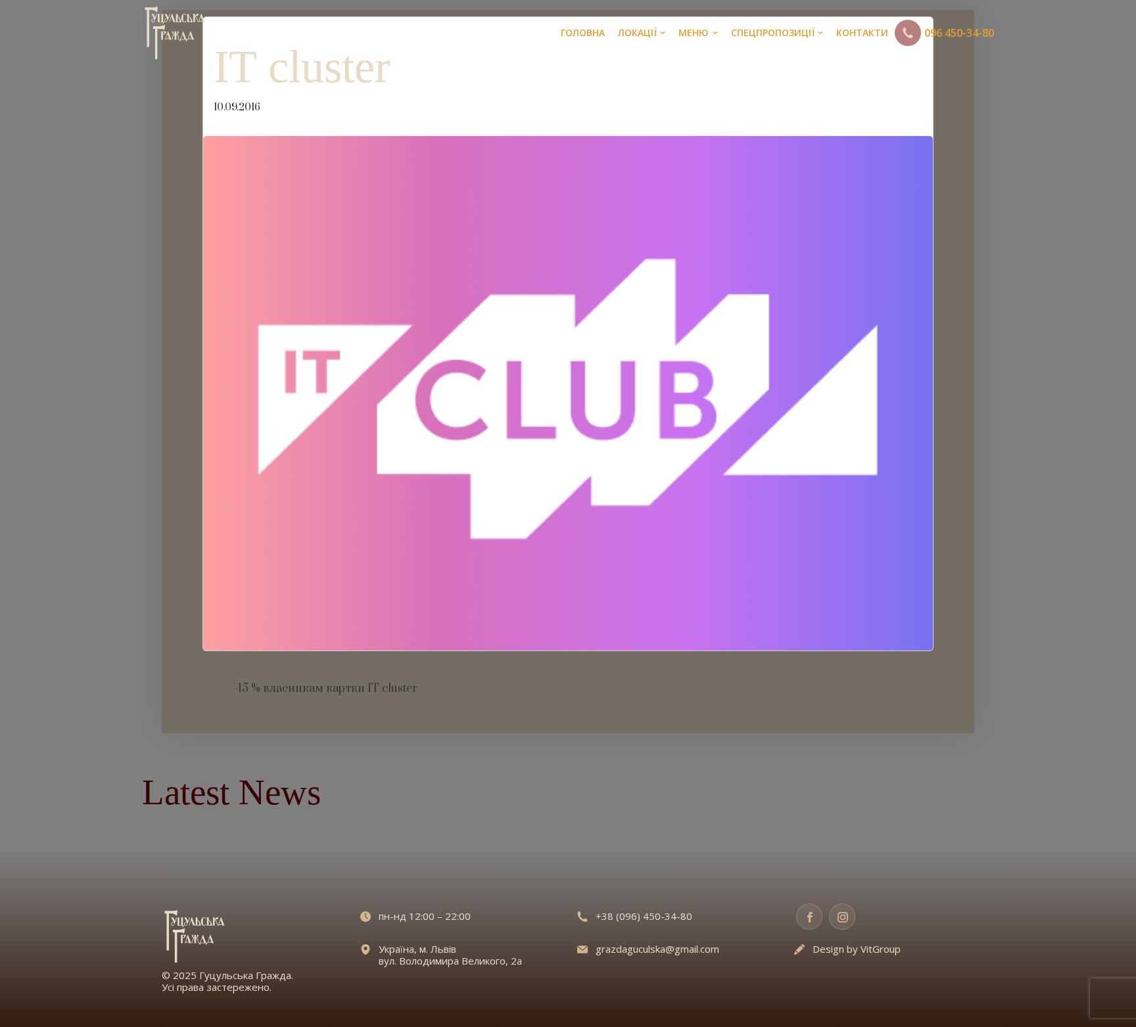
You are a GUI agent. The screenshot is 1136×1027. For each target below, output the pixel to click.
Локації (637, 32)
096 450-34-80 (959, 33)
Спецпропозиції (773, 32)
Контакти (862, 32)
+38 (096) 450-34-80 (644, 916)
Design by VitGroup (857, 948)
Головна (583, 32)
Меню (693, 32)
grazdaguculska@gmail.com (657, 948)
